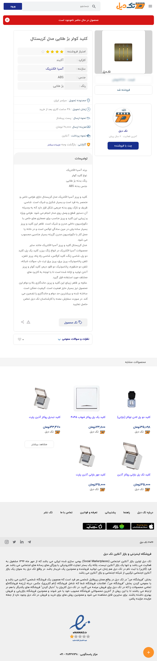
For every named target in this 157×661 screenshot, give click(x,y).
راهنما (126, 512)
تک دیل (139, 431)
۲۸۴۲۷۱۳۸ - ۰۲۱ (69, 654)
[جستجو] (94, 7)
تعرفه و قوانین (88, 512)
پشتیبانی (110, 512)
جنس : (81, 77)
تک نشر (48, 512)
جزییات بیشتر (54, 144)
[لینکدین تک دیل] (21, 542)
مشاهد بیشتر (39, 444)
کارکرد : (81, 60)
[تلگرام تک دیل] (29, 542)
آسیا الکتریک (55, 68)
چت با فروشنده (123, 145)
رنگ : (82, 85)
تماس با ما (66, 512)
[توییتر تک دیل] (14, 542)
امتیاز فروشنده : (76, 51)
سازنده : (81, 68)
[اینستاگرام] (7, 542)
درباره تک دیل (145, 512)
